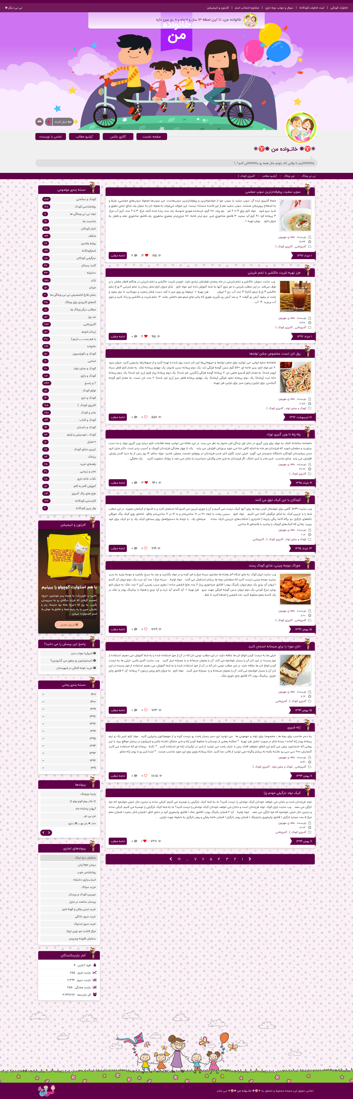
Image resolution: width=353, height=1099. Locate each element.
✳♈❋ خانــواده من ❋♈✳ (244, 1090)
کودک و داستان (70, 427)
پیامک (70, 456)
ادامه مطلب (118, 255)
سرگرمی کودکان (70, 258)
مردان (70, 287)
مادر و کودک (70, 412)
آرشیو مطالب (84, 136)
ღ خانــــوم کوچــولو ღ (83, 801)
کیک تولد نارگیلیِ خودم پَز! (282, 793)
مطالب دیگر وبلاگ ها (70, 309)
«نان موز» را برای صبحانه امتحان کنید (274, 646)
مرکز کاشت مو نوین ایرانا (81, 931)
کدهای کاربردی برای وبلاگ (70, 302)
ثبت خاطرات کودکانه (311, 7)
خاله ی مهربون (286, 237)
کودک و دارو (70, 397)
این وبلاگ (289, 176)
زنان (70, 280)
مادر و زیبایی (70, 471)
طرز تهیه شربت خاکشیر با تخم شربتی (274, 272)
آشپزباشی (300, 246)
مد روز (70, 316)
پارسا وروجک (88, 793)
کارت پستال (70, 265)
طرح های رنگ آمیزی (70, 493)
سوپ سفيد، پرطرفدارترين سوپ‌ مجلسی (272, 192)
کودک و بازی (70, 375)
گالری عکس (118, 136)
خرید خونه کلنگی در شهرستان (75, 667)
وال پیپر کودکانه (70, 508)
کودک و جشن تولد (296, 408)
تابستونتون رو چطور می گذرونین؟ (71, 660)
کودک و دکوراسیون (70, 353)
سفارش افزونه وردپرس (82, 938)
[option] (69, 809)
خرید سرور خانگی (85, 916)
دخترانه (70, 272)
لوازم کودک (70, 390)
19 (179, 859)
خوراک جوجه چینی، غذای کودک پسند (274, 565)
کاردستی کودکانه (70, 500)
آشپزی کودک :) (246, 176)
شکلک (70, 235)
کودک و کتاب (70, 419)
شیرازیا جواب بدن (82, 653)
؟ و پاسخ (70, 383)
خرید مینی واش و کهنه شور (79, 909)
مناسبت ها (70, 221)
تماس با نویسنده (50, 136)
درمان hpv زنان (87, 864)
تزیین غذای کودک (70, 449)
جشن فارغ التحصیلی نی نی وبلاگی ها (70, 294)
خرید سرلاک (89, 887)
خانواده (70, 346)
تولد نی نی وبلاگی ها (70, 213)
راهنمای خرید (70, 464)
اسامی (70, 361)
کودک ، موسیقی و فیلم (70, 434)
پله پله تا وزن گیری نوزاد (283, 434)
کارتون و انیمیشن (218, 7)
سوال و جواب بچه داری (279, 7)
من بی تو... (89, 815)
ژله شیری (293, 727)
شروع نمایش (68, 624)
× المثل (70, 441)
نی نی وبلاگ (309, 176)
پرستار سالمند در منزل (82, 901)
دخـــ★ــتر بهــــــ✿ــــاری (82, 823)
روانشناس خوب (86, 872)
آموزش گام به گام (70, 486)
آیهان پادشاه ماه (86, 808)
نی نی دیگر (15, 7)
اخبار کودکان (70, 228)
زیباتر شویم (70, 331)
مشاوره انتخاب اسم (247, 7)
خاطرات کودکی (339, 7)
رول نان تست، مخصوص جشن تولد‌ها (274, 353)
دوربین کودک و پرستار (82, 894)
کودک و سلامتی (70, 199)
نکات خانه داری (70, 478)
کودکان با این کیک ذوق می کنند (277, 500)
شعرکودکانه (70, 250)
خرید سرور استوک (85, 923)
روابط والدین (70, 243)
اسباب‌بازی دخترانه (84, 879)
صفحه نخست (152, 136)
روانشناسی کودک (70, 206)
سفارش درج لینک (85, 857)
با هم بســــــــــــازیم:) (70, 338)
